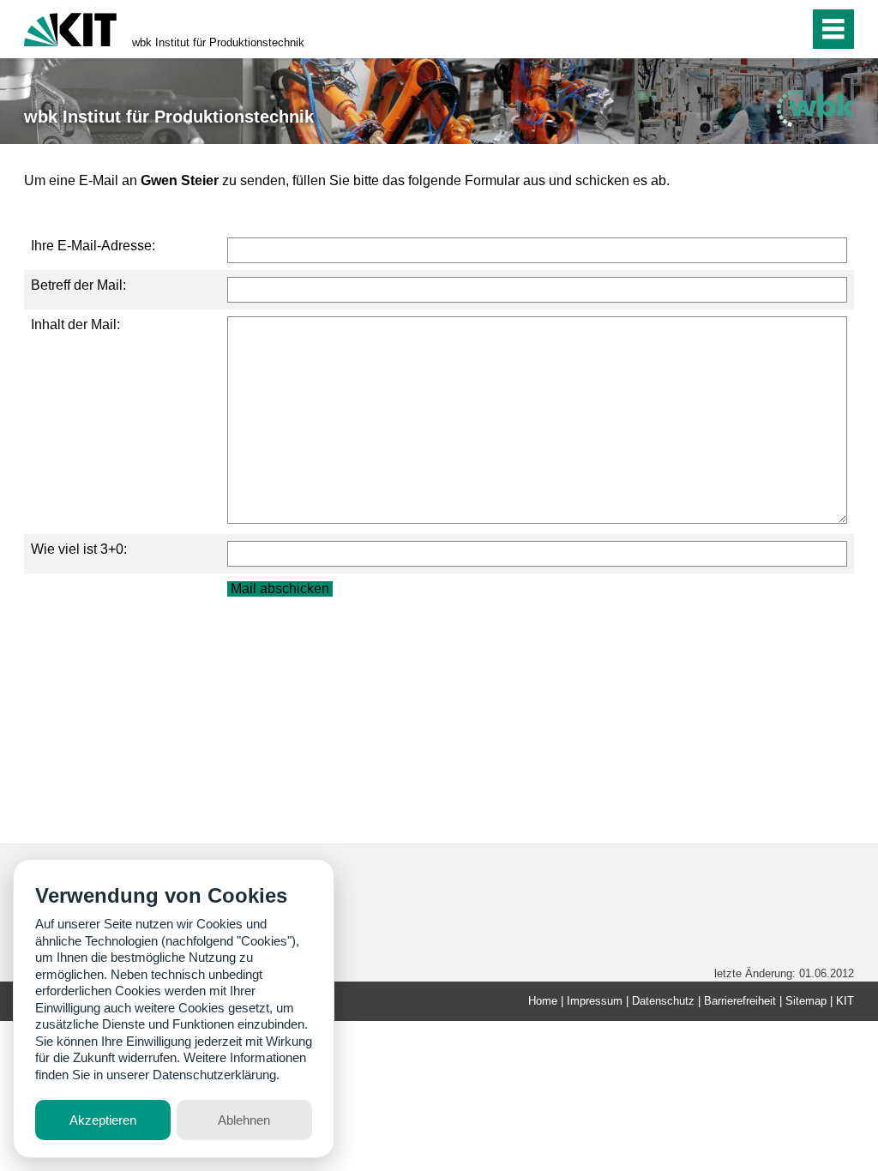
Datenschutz (663, 1000)
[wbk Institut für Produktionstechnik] (815, 108)
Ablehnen (244, 1120)
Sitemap (806, 1000)
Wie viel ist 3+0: (79, 549)
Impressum (594, 1000)
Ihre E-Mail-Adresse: (93, 245)
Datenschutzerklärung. (216, 1074)
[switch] (759, 29)
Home (542, 1000)
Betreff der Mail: (78, 285)
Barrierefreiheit (740, 1000)
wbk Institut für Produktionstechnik (218, 42)
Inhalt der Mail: (75, 324)
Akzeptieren (102, 1120)
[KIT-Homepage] (70, 28)
